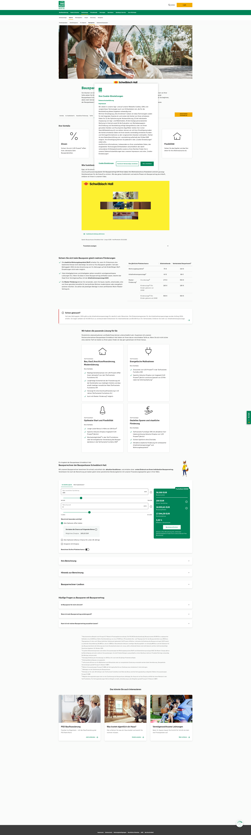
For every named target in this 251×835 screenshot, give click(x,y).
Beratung (92, 17)
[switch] (87, 549)
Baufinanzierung (63, 12)
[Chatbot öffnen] (239, 823)
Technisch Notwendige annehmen (127, 164)
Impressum (100, 832)
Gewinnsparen (74, 23)
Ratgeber (100, 17)
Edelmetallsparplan (102, 23)
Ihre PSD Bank (132, 12)
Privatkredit (93, 12)
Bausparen (91, 23)
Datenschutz (108, 832)
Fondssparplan (63, 23)
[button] (125, 246)
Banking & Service (121, 12)
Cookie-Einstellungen (106, 163)
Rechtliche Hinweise (133, 832)
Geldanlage (84, 12)
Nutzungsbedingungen (120, 832)
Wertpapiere (78, 17)
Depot (86, 17)
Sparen (71, 17)
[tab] (62, 115)
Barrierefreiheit (149, 832)
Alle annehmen (147, 164)
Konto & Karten (74, 12)
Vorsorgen (102, 12)
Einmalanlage (63, 17)
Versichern (110, 12)
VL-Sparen (83, 23)
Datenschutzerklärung (106, 100)
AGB (142, 832)
